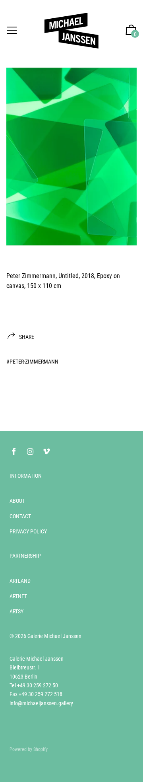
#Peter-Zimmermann (32, 361)
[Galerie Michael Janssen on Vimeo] (46, 451)
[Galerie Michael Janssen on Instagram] (30, 451)
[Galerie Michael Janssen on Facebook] (14, 451)
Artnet (18, 596)
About (17, 501)
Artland (20, 581)
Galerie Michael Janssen (54, 636)
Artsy (16, 611)
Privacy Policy (28, 531)
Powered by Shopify (29, 749)
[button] (131, 31)
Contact (20, 516)
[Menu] (12, 31)
